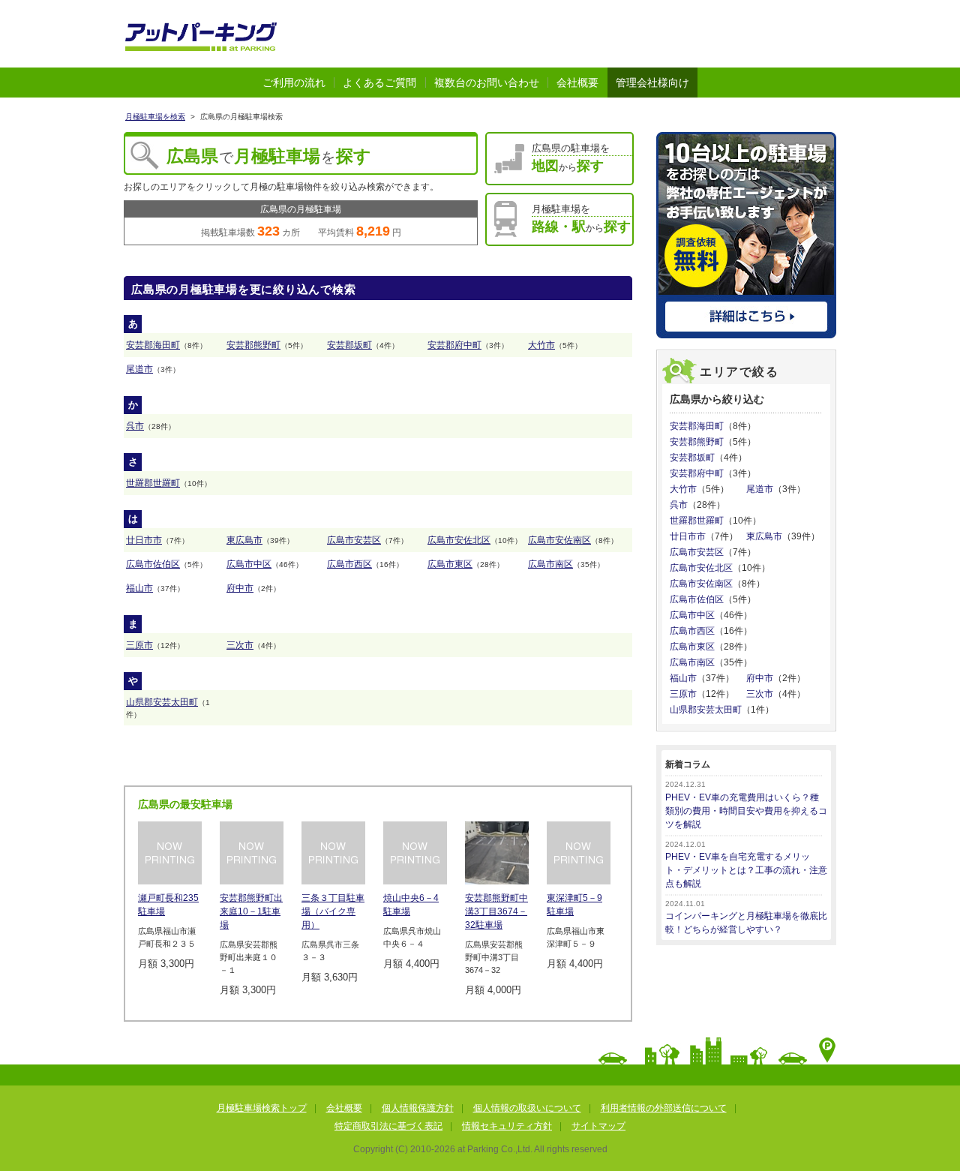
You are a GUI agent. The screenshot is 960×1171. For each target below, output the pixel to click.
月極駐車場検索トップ (262, 1108)
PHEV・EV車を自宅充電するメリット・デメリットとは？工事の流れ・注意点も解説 (746, 870)
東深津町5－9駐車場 (574, 905)
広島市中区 (249, 564)
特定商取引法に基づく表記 (388, 1126)
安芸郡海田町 (153, 345)
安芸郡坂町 (349, 345)
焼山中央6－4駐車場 (411, 905)
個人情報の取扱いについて (527, 1108)
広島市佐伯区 (153, 564)
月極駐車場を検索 (155, 117)
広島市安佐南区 (559, 540)
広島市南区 (550, 564)
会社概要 (577, 82)
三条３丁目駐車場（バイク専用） (333, 911)
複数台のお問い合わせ (486, 82)
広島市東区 (450, 564)
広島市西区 (349, 564)
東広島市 (244, 540)
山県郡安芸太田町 (162, 702)
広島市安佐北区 (459, 540)
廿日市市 (144, 540)
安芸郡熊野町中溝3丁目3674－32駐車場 (496, 911)
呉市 (135, 426)
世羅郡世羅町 (153, 483)
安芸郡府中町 (455, 345)
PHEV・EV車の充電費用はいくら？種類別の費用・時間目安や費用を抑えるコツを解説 (746, 811)
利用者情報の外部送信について (664, 1108)
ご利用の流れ (294, 82)
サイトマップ (599, 1126)
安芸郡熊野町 (253, 345)
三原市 (139, 645)
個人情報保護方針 (418, 1108)
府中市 (240, 588)
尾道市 (139, 369)
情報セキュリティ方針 (507, 1126)
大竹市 (541, 345)
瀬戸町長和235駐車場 (168, 905)
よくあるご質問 (379, 82)
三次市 (240, 645)
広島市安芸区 (354, 540)
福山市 (139, 588)
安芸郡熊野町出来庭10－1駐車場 (251, 911)
